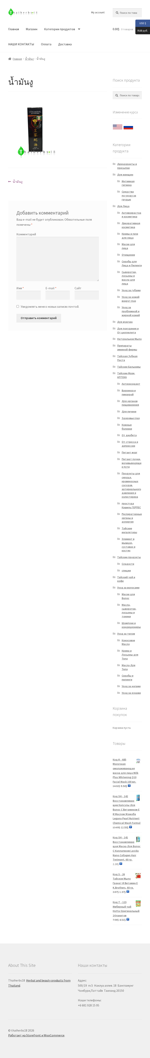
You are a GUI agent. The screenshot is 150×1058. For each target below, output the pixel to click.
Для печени (129, 411)
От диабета (129, 435)
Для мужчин (125, 322)
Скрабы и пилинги (127, 677)
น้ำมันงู (29, 59)
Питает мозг (129, 452)
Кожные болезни (127, 426)
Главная (13, 29)
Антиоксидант (131, 384)
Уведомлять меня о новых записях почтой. (50, 306)
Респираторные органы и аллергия (132, 518)
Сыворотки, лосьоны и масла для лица (129, 277)
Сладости (128, 564)
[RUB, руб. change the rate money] (128, 126)
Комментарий (26, 234)
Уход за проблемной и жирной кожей (131, 311)
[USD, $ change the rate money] (117, 126)
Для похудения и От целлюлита (128, 330)
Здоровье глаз (131, 418)
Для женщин (125, 174)
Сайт (78, 288)
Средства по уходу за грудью (129, 195)
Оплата (46, 44)
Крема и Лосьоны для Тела (130, 654)
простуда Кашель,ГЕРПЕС (131, 505)
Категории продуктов (59, 29)
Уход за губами (131, 290)
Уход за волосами (128, 587)
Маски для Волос (128, 596)
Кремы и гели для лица (130, 235)
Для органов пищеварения (130, 403)
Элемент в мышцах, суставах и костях (128, 544)
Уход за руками (131, 693)
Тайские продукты (129, 557)
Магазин (31, 29)
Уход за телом (126, 633)
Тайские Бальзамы (129, 366)
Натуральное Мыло (129, 339)
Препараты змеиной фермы (127, 347)
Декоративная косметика (131, 225)
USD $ (140, 23)
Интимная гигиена (128, 183)
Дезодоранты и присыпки (127, 166)
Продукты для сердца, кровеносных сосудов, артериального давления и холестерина (131, 485)
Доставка (65, 44)
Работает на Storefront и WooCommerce (36, 1035)
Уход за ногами (131, 686)
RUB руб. (141, 30)
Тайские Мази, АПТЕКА (126, 375)
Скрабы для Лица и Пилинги (132, 263)
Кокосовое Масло (128, 642)
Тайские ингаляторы (129, 530)
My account (97, 12)
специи (126, 570)
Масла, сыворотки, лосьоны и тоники (129, 610)
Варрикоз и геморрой (129, 392)
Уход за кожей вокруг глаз (130, 299)
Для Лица (123, 206)
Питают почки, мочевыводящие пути (131, 463)
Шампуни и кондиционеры (131, 625)
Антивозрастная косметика (131, 214)
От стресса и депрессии (130, 444)
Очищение (128, 255)
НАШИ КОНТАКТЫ (21, 44)
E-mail (51, 288)
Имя (20, 288)
